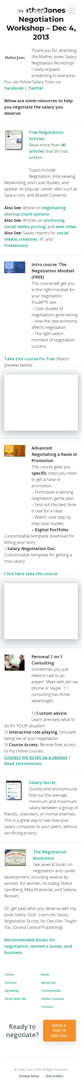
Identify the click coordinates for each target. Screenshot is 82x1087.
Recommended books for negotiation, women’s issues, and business (38, 946)
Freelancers (16, 245)
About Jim (48, 982)
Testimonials (51, 990)
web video (66, 226)
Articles (11, 982)
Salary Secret (42, 782)
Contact (47, 1006)
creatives (28, 239)
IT (42, 239)
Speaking (12, 990)
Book (45, 974)
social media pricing (24, 226)
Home (9, 974)
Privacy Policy (29, 1076)
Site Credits (54, 1076)
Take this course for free (29, 359)
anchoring (54, 220)
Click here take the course (30, 573)
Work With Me (15, 999)
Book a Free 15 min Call (59, 1030)
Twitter (36, 88)
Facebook (14, 88)
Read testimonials (22, 763)
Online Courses (52, 999)
